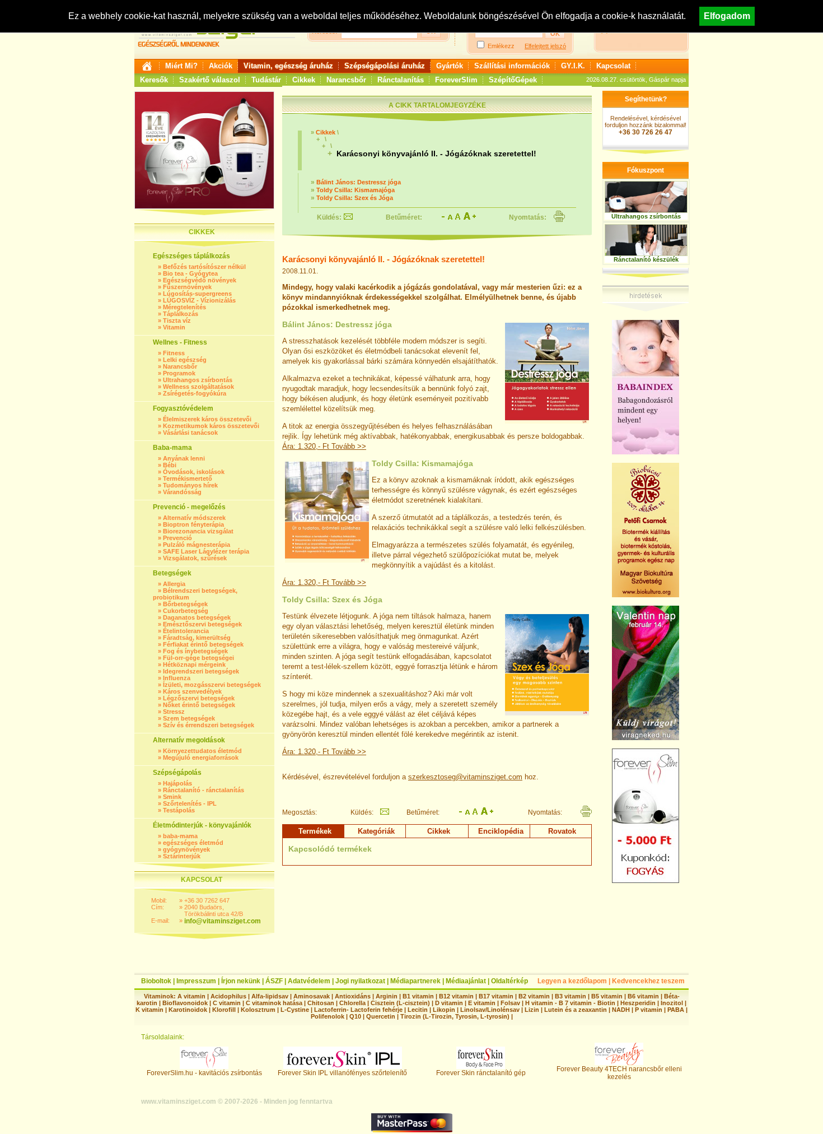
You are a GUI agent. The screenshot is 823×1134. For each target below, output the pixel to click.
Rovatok (562, 831)
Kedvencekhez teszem (648, 981)
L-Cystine (294, 1009)
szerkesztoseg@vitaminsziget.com (465, 777)
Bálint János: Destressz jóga (358, 182)
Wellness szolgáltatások (198, 386)
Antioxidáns (353, 996)
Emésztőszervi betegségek (202, 624)
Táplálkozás (180, 313)
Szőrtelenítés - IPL (190, 803)
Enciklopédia (500, 831)
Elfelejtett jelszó (545, 46)
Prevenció (177, 538)
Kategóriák (376, 831)
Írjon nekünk (240, 981)
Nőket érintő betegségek (199, 704)
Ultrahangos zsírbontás (197, 380)
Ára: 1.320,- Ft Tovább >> (324, 446)
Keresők (154, 80)
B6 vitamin (643, 996)
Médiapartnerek (415, 981)
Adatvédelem (309, 981)
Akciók (220, 66)
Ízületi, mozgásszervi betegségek (212, 684)
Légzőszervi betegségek (199, 698)
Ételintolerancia (186, 631)
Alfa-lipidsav (269, 996)
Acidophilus (228, 996)
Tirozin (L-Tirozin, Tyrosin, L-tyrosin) (454, 1016)
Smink (172, 796)
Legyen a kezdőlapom (572, 981)
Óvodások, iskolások (194, 471)
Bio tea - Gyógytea (190, 273)
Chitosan (320, 1003)
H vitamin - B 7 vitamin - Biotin (570, 1003)
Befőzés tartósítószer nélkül (204, 266)
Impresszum (196, 981)
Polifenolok (327, 1016)
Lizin (532, 1009)
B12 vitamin (456, 996)
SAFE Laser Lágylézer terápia (206, 551)
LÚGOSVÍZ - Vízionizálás (199, 300)
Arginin (387, 996)
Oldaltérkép (509, 981)
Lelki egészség (185, 359)
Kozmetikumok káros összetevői (211, 425)
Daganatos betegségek (197, 617)
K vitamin (149, 1009)
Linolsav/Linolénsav (490, 1009)
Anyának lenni (184, 458)
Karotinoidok (188, 1009)
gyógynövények (186, 849)
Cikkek (303, 80)
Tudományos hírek (190, 485)
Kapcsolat (613, 66)
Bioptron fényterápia (193, 524)
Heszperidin (638, 1003)
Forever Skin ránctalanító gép (481, 1073)
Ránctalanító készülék (646, 259)
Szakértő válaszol (209, 80)
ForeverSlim (456, 80)
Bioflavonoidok (185, 1003)
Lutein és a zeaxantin (575, 1009)
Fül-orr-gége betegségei (198, 657)
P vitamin (649, 1009)
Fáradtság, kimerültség (197, 637)
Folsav (510, 1003)
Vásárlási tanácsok (190, 432)
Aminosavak (311, 996)
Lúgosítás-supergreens (197, 293)
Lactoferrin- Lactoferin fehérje (358, 1009)
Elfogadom (727, 16)
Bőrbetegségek (185, 604)
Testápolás (179, 810)
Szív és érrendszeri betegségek (208, 725)
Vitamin (174, 327)
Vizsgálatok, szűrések (195, 558)
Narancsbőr (346, 80)
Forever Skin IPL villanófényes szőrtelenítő (342, 1073)
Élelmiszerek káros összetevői (207, 419)
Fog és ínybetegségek (195, 651)
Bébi (169, 465)
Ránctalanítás (400, 80)
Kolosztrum (258, 1009)
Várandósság (182, 492)
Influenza (176, 678)
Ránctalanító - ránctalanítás (203, 790)
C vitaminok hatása (274, 1003)
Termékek (314, 831)
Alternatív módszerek (194, 517)
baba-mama (180, 836)
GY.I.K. (573, 66)
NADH (621, 1009)
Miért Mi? (181, 66)
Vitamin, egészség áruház (288, 66)
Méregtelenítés (184, 307)
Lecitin (418, 1009)
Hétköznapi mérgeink (194, 664)
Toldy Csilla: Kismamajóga (355, 190)
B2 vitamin (534, 996)
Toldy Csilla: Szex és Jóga (354, 197)
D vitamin (449, 1003)
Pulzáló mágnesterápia (196, 544)
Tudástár (266, 80)
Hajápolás (177, 783)
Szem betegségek (189, 718)
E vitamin (481, 1003)
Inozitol (672, 1003)
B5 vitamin (607, 996)
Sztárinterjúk (181, 856)
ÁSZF (274, 981)
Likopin (444, 1009)
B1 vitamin (418, 996)
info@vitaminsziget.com (222, 921)
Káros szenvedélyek (192, 691)
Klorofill (224, 1009)
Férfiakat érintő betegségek (203, 644)
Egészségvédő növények (199, 280)
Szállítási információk (512, 66)
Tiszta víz (177, 320)
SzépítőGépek (513, 80)
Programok (179, 373)
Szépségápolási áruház (384, 66)
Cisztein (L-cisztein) (400, 1003)
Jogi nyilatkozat (360, 981)
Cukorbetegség (185, 610)
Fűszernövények (187, 287)
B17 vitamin (496, 996)
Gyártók (449, 66)
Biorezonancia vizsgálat (198, 531)
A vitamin (191, 996)
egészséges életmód (193, 842)
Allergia (174, 583)
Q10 (355, 1016)
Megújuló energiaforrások (201, 757)
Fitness (174, 353)
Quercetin (380, 1016)
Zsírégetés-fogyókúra (194, 393)
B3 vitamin (570, 996)
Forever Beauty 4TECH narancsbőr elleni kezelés (619, 1073)
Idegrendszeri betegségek (201, 671)
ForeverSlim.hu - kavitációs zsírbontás (204, 1073)
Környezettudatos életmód (202, 750)
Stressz (174, 711)
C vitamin (227, 1003)
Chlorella (352, 1003)
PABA (676, 1009)
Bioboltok (156, 981)
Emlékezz (501, 46)
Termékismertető (187, 478)
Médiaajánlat (466, 981)
